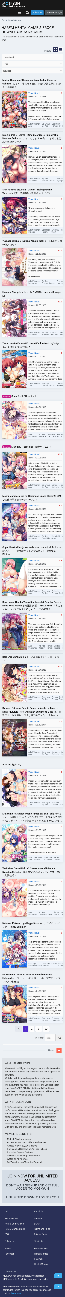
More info (16, 1293)
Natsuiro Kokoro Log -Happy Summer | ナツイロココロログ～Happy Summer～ (31, 925)
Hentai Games (41, 1253)
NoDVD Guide (11, 1218)
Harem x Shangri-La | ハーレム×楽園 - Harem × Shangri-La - (31, 294)
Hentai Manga (41, 1264)
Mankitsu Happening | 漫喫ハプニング (27, 446)
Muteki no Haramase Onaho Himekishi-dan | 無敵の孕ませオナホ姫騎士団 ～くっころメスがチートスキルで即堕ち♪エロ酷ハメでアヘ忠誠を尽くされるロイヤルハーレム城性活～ (32, 817)
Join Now (37, 12)
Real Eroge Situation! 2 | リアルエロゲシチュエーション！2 (30, 658)
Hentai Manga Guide (15, 1229)
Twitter (8, 1248)
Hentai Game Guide (14, 1223)
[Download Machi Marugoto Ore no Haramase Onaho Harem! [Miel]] (14, 522)
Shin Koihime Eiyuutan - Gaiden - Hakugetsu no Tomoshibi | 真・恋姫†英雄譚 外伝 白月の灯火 (27, 191)
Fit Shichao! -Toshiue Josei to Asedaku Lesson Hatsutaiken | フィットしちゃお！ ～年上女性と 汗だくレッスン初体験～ (31, 978)
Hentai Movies (41, 1248)
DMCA (37, 1223)
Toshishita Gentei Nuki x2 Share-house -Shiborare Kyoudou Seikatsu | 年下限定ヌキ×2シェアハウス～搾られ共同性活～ (31, 872)
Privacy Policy (41, 1234)
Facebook (9, 1253)
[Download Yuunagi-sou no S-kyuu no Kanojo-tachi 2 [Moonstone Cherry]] (14, 267)
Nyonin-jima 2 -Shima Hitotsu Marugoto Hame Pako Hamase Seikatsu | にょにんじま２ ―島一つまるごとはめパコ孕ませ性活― (31, 138)
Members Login (54, 12)
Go (59, 1038)
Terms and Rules (42, 1229)
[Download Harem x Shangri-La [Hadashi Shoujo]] (14, 318)
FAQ (7, 1234)
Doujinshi (38, 1259)
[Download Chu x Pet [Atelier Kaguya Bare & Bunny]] (14, 420)
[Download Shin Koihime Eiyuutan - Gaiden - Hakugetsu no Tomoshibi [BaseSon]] (14, 215)
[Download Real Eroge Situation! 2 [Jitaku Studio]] (14, 683)
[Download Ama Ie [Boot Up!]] (14, 788)
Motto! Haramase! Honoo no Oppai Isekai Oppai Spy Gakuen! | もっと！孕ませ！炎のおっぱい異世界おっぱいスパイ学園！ (32, 84)
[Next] (38, 1029)
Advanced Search (27, 13)
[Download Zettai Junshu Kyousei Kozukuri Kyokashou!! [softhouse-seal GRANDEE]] (14, 369)
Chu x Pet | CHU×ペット (20, 396)
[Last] (46, 1029)
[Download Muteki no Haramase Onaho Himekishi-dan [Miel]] (14, 843)
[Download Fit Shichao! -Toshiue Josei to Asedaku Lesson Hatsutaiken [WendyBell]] (14, 1004)
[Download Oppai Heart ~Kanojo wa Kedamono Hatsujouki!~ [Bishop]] (14, 577)
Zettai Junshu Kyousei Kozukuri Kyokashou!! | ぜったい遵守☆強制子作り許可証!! (31, 345)
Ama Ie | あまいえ (11, 764)
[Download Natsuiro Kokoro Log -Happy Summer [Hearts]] (14, 949)
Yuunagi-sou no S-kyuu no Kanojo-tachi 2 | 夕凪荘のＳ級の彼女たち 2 (32, 243)
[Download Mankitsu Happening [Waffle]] (14, 470)
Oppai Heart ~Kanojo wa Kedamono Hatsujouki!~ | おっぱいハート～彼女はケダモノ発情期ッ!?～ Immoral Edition (31, 551)
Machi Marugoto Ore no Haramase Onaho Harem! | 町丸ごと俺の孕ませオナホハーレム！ (31, 498)
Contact (38, 1218)
